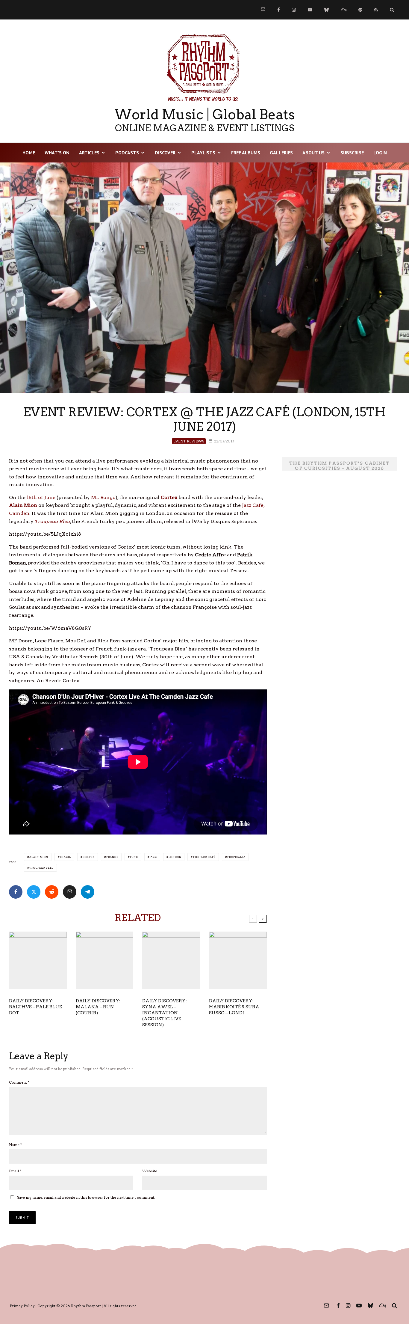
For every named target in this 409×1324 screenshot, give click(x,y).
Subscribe (352, 153)
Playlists (203, 153)
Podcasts (127, 153)
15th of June (41, 497)
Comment (19, 1082)
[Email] (69, 892)
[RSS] (376, 9)
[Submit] (51, 892)
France (112, 856)
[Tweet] (33, 892)
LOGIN (380, 153)
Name (15, 1144)
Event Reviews (188, 441)
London (175, 856)
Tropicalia (236, 856)
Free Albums (245, 153)
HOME (28, 153)
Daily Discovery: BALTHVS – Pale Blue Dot (35, 1007)
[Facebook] (278, 9)
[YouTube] (310, 9)
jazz (153, 856)
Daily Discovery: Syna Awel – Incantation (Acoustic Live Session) (164, 1013)
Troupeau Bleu (41, 867)
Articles (89, 153)
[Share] (15, 892)
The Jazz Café (204, 856)
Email (15, 1171)
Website (149, 1171)
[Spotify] (360, 9)
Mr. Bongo (103, 497)
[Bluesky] (326, 9)
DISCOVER (165, 153)
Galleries (281, 153)
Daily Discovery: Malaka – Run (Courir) (98, 1007)
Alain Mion (38, 856)
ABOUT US (313, 153)
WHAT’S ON (57, 153)
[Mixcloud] (343, 9)
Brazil (65, 856)
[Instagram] (294, 9)
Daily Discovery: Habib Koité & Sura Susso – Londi (234, 1007)
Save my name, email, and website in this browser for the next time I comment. (86, 1197)
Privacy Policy (22, 1306)
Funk (134, 856)
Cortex (89, 856)
